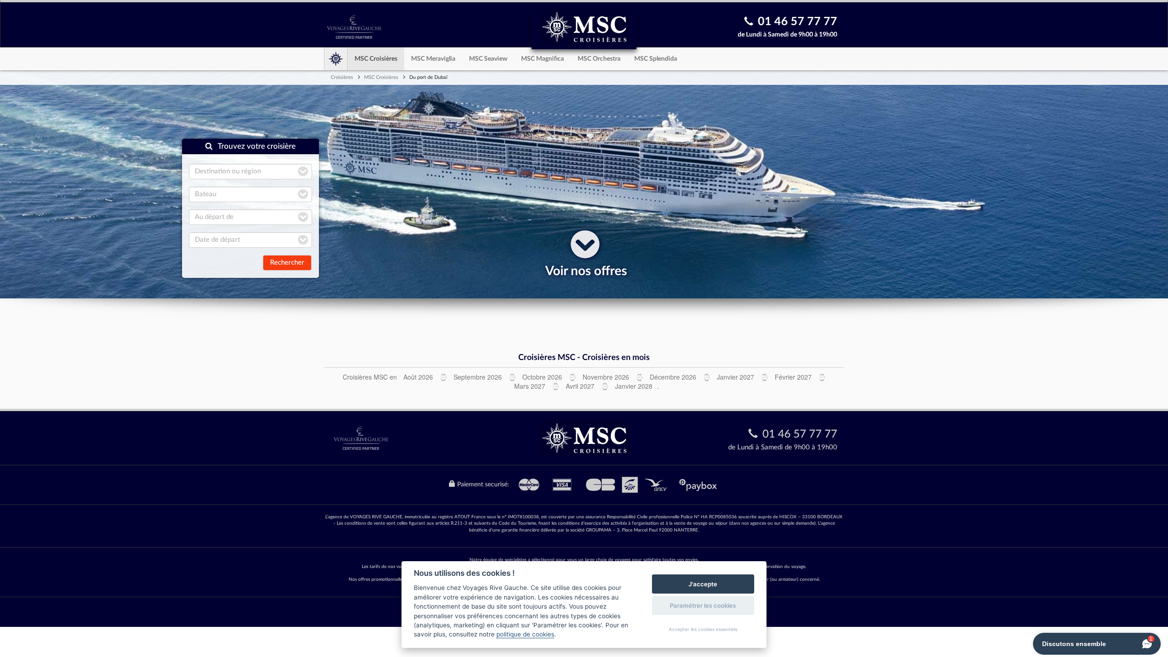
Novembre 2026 (606, 376)
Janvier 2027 (735, 376)
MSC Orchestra (599, 59)
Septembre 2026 (478, 376)
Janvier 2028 (633, 386)
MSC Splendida (655, 59)
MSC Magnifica (542, 59)
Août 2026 (418, 376)
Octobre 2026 (542, 376)
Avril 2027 (580, 386)
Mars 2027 (529, 386)
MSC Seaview (488, 59)
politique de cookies (525, 634)
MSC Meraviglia (433, 59)
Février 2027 (793, 376)
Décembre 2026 (673, 376)
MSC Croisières (376, 59)
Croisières (342, 77)
